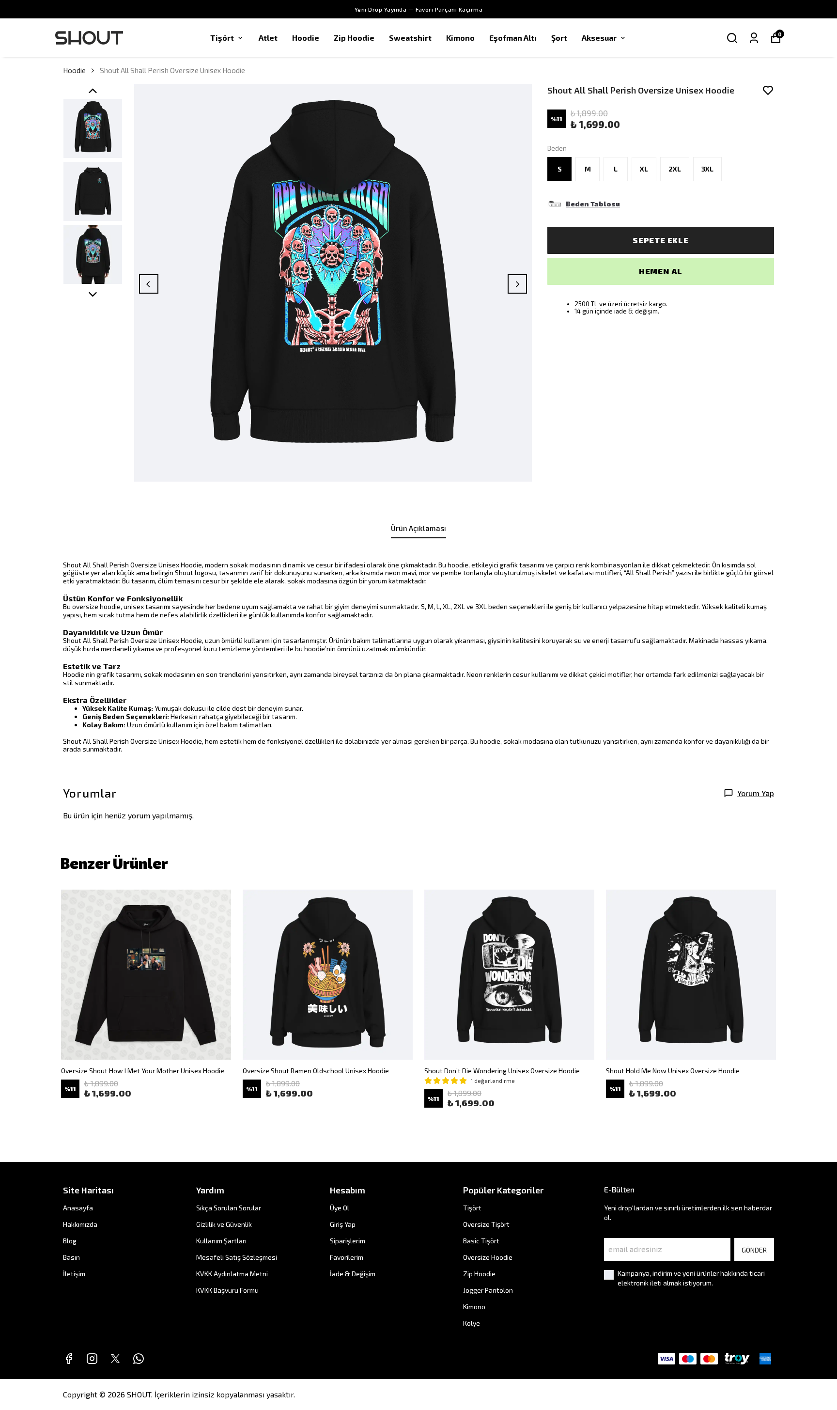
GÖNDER (754, 1250)
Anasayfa (78, 1208)
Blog (70, 1241)
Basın (71, 1257)
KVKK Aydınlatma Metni (232, 1273)
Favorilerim (346, 1257)
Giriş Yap (343, 1224)
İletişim (74, 1273)
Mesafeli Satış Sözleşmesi (236, 1257)
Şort (559, 37)
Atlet (268, 37)
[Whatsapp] (138, 1358)
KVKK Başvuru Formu (227, 1290)
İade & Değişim (352, 1273)
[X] (115, 1358)
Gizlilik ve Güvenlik (224, 1224)
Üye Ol (339, 1208)
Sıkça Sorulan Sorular (228, 1208)
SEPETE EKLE (661, 240)
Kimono (460, 37)
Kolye (471, 1323)
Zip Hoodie (354, 37)
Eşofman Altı (513, 37)
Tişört (222, 37)
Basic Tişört (481, 1241)
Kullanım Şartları (221, 1241)
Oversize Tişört (486, 1224)
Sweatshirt (410, 37)
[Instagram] (92, 1358)
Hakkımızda (80, 1224)
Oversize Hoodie (487, 1257)
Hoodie (305, 37)
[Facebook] (69, 1358)
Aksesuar (599, 37)
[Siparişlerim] (754, 38)
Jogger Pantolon (488, 1290)
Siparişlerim (347, 1241)
